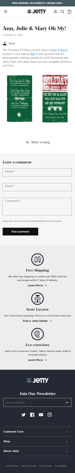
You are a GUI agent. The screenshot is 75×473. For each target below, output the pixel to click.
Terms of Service (28, 466)
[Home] (36, 11)
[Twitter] (23, 414)
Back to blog (40, 142)
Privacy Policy (45, 466)
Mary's (64, 50)
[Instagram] (50, 414)
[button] (5, 11)
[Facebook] (32, 414)
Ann (54, 50)
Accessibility (60, 466)
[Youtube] (41, 414)
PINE (32, 54)
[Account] (55, 11)
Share (12, 43)
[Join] (67, 402)
